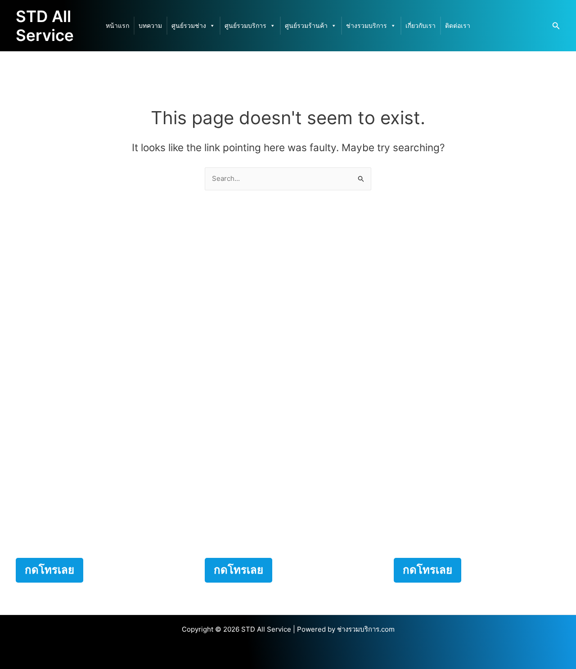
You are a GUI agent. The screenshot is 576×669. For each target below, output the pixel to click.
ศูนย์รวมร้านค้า (306, 25)
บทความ (150, 25)
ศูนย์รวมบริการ (245, 25)
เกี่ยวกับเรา (420, 25)
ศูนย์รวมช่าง (188, 25)
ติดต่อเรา (457, 25)
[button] (556, 25)
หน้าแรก (117, 25)
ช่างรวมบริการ (366, 25)
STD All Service (45, 26)
